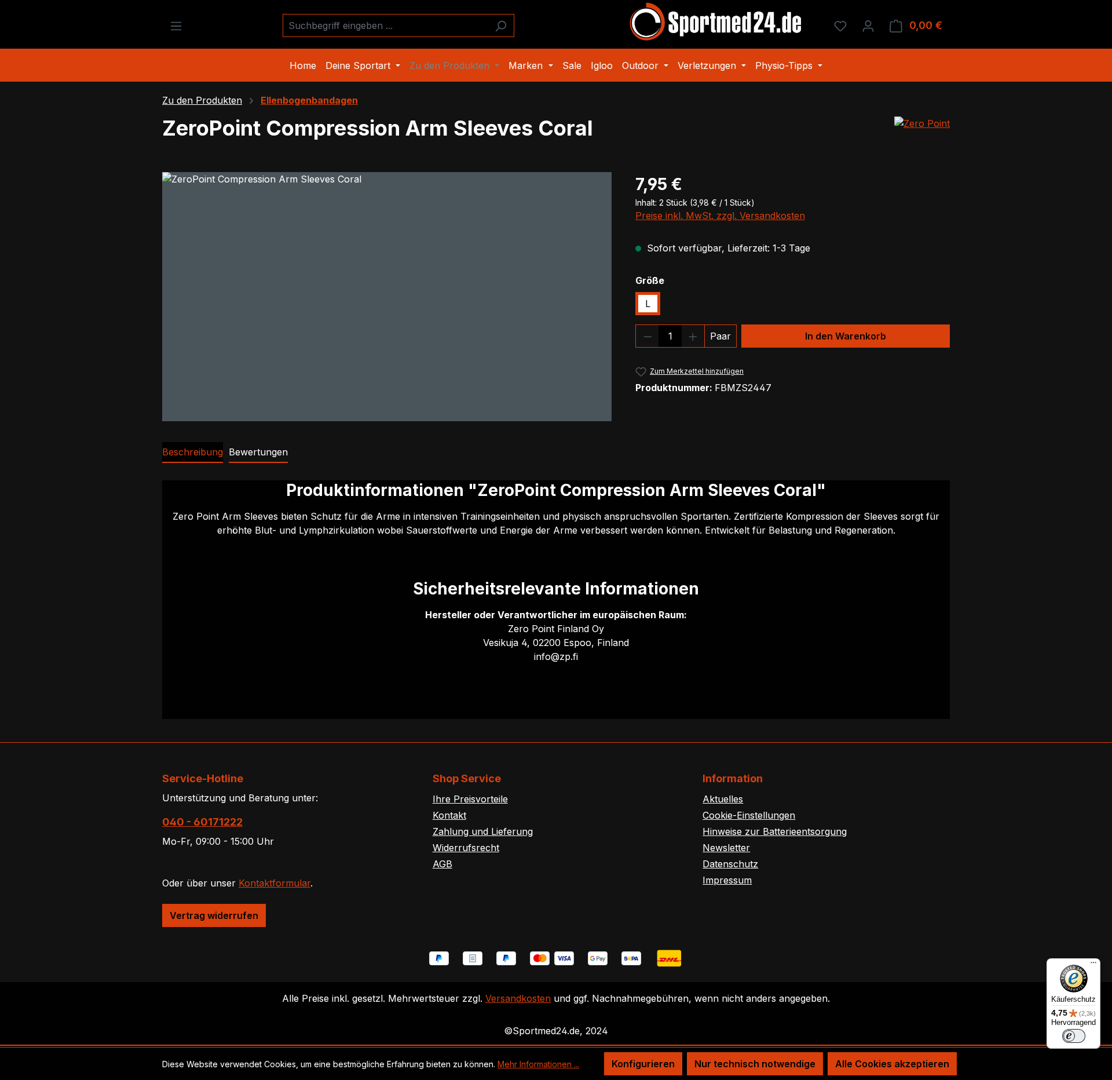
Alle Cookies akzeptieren (892, 1064)
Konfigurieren (643, 1064)
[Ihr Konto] (868, 25)
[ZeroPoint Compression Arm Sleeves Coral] (387, 296)
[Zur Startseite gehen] (716, 23)
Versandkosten (518, 998)
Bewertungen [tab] (258, 452)
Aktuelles (723, 799)
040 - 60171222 (202, 822)
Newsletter (726, 847)
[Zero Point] (922, 123)
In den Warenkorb (845, 336)
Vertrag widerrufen (214, 915)
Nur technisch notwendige (754, 1064)
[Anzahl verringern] (647, 336)
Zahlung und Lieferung (483, 831)
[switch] (1073, 1036)
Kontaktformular (274, 883)
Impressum (727, 880)
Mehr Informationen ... (538, 1064)
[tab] (192, 452)
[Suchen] (500, 25)
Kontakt (449, 815)
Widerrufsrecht (466, 847)
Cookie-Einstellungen (749, 815)
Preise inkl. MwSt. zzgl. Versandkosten (720, 215)
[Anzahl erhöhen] (693, 336)
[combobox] (385, 25)
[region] (387, 296)
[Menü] (176, 25)
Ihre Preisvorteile (470, 799)
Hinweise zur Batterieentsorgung (775, 831)
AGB (442, 864)
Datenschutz (730, 864)
